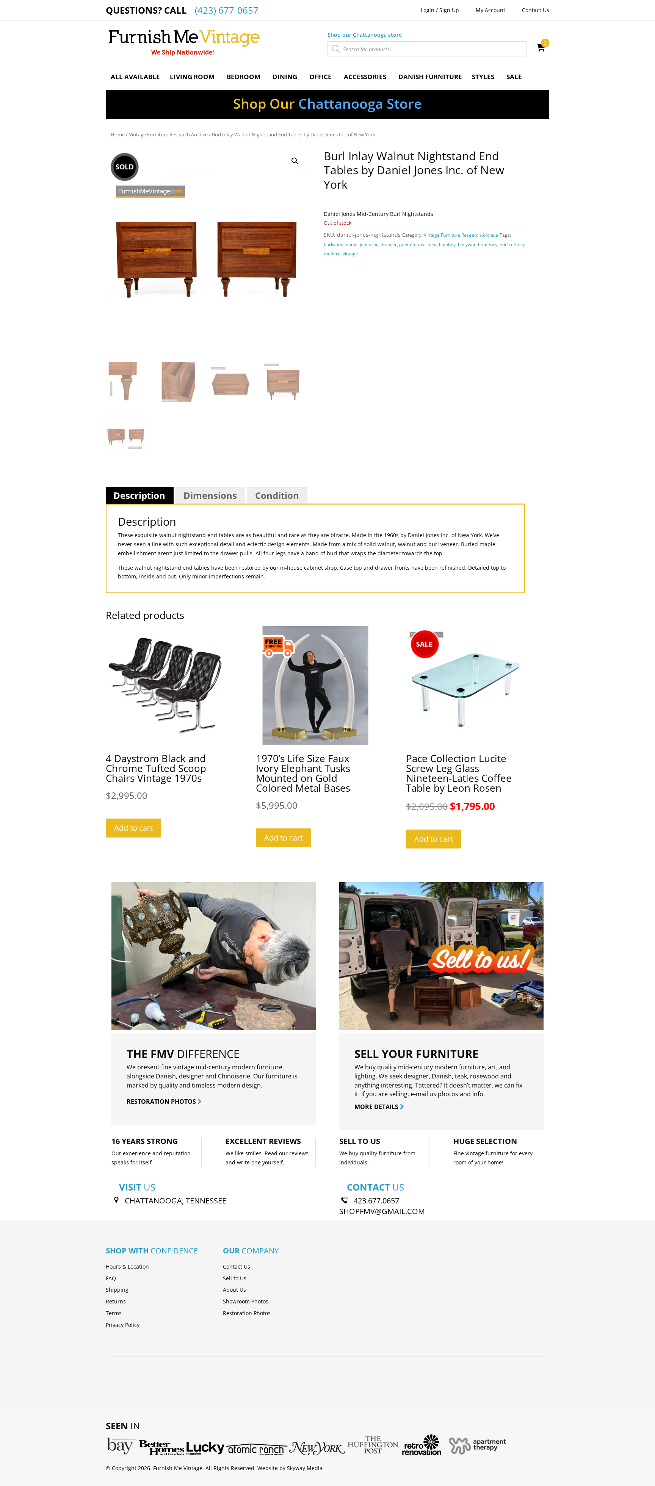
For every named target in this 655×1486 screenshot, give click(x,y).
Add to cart (133, 828)
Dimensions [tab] (210, 495)
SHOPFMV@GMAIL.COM (382, 1211)
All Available (135, 76)
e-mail (419, 1094)
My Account (490, 10)
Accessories (365, 76)
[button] (295, 161)
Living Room (192, 76)
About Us (234, 1289)
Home (118, 134)
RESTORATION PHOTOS (162, 1101)
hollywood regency (477, 244)
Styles (483, 76)
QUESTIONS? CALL (182, 10)
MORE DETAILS (377, 1107)
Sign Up (449, 10)
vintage (350, 253)
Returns (116, 1301)
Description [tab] (139, 495)
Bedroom (243, 76)
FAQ (111, 1278)
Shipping (117, 1289)
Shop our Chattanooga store (365, 34)
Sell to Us (234, 1278)
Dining (285, 76)
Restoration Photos (247, 1313)
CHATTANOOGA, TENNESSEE (175, 1200)
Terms (114, 1313)
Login (427, 10)
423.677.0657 (376, 1200)
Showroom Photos (245, 1301)
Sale (514, 76)
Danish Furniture (430, 76)
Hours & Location (127, 1266)
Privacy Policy (122, 1324)
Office (320, 76)
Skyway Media (305, 1468)
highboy (447, 244)
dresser (389, 244)
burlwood (333, 244)
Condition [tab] (277, 495)
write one (249, 1162)
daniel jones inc (362, 244)
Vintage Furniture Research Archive (168, 134)
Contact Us (535, 10)
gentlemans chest (418, 244)
